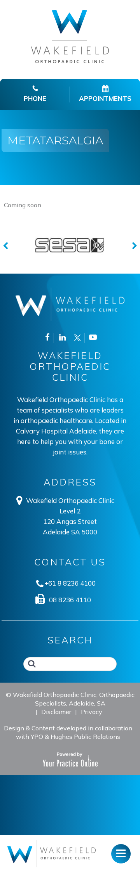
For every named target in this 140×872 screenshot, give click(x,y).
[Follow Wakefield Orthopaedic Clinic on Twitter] (77, 338)
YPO (37, 736)
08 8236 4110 (70, 600)
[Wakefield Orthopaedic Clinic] (70, 36)
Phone (35, 98)
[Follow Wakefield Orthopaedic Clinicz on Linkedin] (62, 338)
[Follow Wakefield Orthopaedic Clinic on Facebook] (47, 338)
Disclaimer (56, 712)
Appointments (105, 98)
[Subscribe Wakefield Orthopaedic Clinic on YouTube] (93, 338)
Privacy (91, 712)
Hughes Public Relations (85, 736)
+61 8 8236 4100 (70, 583)
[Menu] (51, 853)
